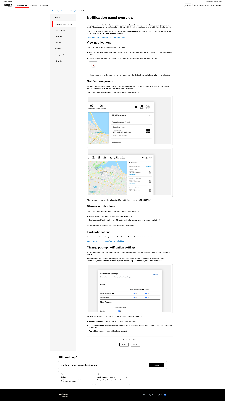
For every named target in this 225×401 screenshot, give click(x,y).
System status (209, 1)
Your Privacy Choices (158, 395)
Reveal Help (55, 11)
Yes (125, 345)
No (136, 345)
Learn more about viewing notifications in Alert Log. (105, 241)
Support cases (217, 1)
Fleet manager (65, 11)
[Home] (8, 5)
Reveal (5, 1)
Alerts (82, 11)
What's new (33, 5)
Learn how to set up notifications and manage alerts (106, 38)
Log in (218, 5)
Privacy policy (147, 395)
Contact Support (44, 5)
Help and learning (22, 5)
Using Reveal (75, 11)
